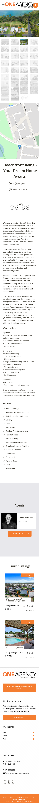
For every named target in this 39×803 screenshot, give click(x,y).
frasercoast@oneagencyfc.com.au (17, 773)
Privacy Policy (10, 801)
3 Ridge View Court (12, 605)
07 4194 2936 (10, 770)
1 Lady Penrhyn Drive (13, 652)
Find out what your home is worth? (19, 688)
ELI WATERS (8, 656)
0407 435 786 (23, 521)
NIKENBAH (8, 609)
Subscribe (18, 717)
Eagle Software (28, 801)
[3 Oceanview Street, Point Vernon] (19, 23)
